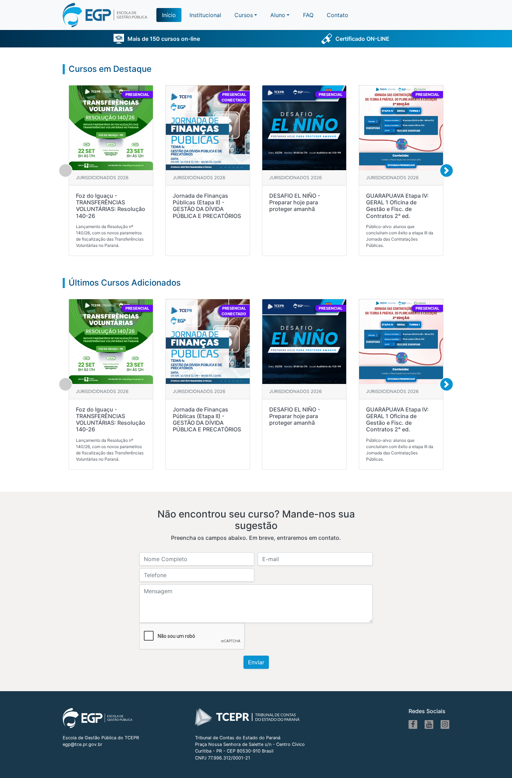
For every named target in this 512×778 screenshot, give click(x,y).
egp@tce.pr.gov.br (82, 744)
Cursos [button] (243, 15)
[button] (280, 15)
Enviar (256, 662)
